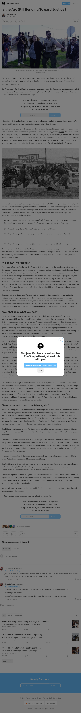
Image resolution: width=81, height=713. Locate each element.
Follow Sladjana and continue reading (40, 365)
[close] (60, 340)
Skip (40, 370)
